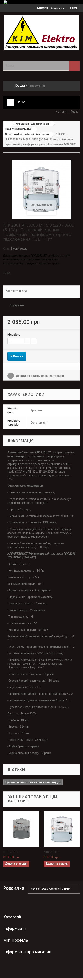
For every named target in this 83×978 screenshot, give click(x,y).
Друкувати (17, 305)
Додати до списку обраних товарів (39, 375)
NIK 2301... (11, 852)
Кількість (13, 334)
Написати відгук (16, 290)
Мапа (74, 111)
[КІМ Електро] (41, 32)
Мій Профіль (15, 940)
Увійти (74, 8)
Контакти (42, 8)
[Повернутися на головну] (8, 124)
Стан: (6, 248)
